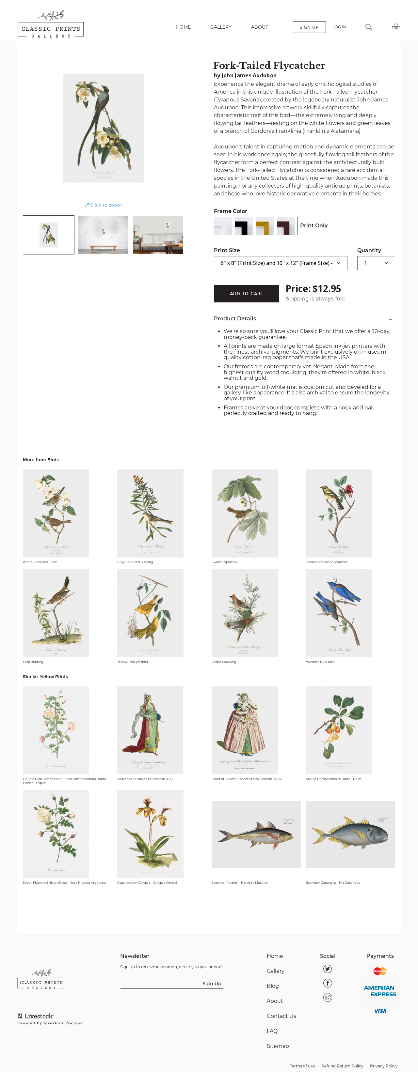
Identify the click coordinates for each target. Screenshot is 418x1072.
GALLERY (221, 27)
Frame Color (230, 211)
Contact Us (281, 1016)
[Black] (244, 226)
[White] (223, 226)
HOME (183, 27)
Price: (298, 288)
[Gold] (265, 226)
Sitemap (278, 1046)
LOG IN (339, 27)
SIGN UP (309, 27)
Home (275, 956)
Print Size (227, 250)
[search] (369, 27)
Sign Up (211, 984)
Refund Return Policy (342, 1066)
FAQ (272, 1031)
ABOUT (259, 27)
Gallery (275, 971)
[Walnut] (286, 226)
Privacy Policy (384, 1066)
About (275, 1001)
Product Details (235, 318)
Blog (273, 986)
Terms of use (302, 1066)
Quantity (369, 250)
